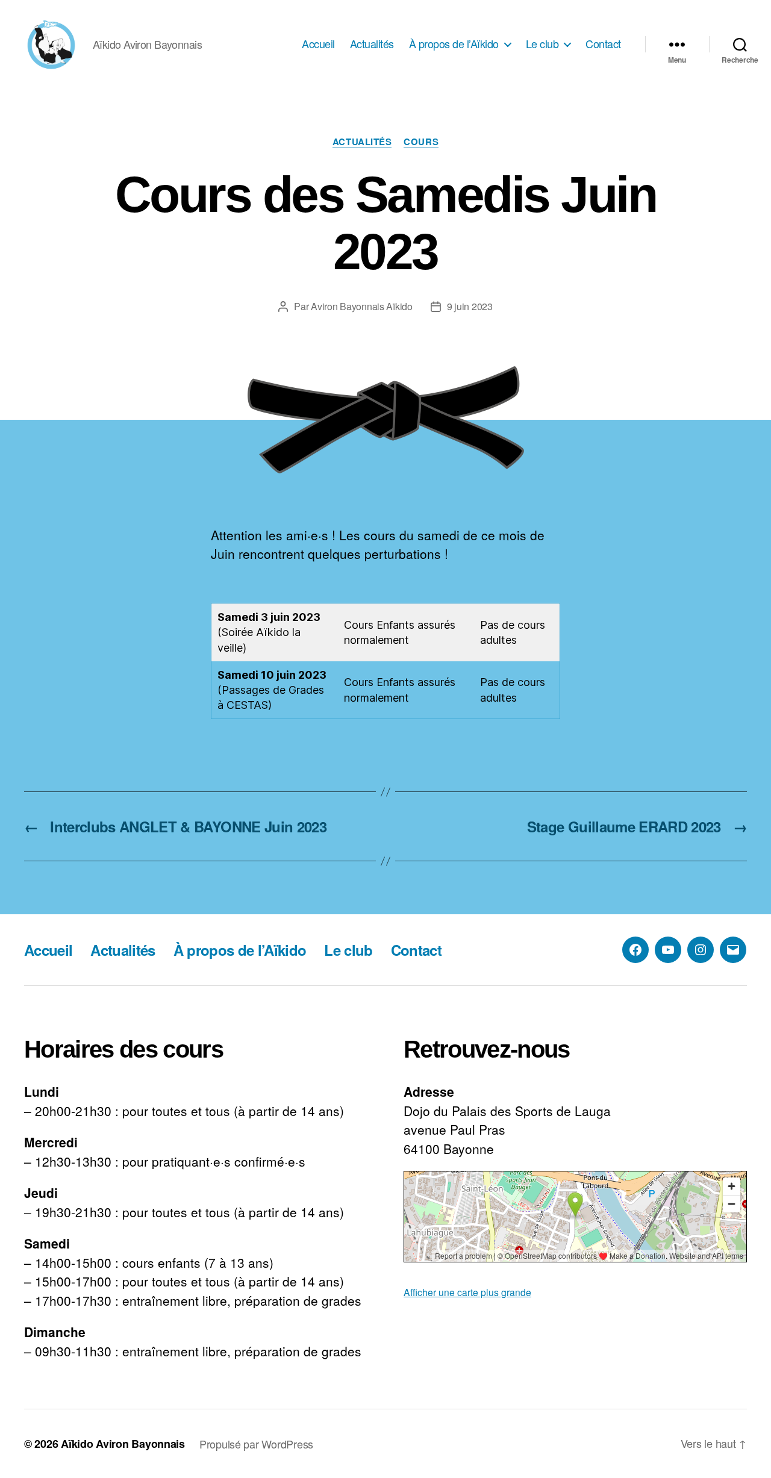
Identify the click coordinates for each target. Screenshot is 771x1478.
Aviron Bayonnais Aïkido (362, 306)
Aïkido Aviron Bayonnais (123, 1443)
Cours (421, 142)
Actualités (372, 44)
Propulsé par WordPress (256, 1443)
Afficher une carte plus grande (467, 1292)
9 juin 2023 (470, 306)
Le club (542, 44)
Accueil (318, 44)
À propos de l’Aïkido (454, 44)
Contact (603, 44)
